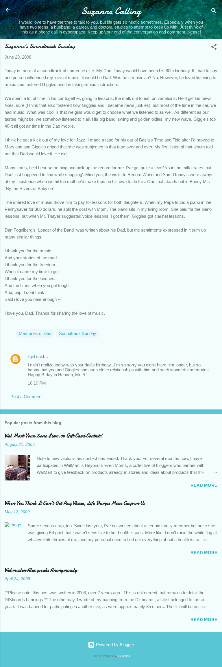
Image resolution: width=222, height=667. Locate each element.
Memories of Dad (35, 333)
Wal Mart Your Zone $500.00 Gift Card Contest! (53, 435)
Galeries (124, 656)
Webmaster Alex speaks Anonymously (41, 570)
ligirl (31, 356)
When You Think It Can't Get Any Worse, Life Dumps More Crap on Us (75, 503)
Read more (203, 485)
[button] (213, 47)
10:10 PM (37, 383)
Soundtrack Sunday (77, 333)
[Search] (213, 12)
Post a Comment (26, 396)
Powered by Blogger (114, 644)
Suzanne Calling (111, 11)
